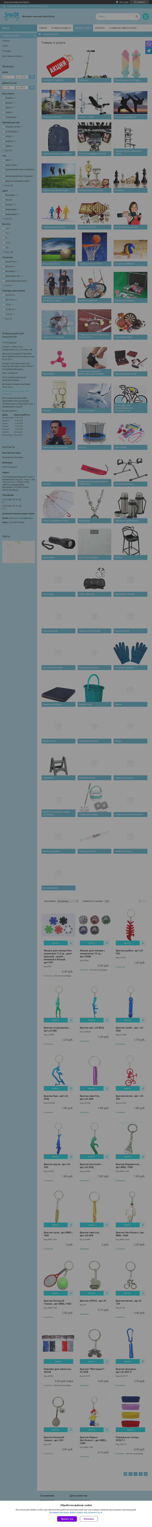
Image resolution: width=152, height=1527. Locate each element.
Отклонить (89, 1519)
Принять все (67, 1519)
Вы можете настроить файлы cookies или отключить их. (75, 1512)
